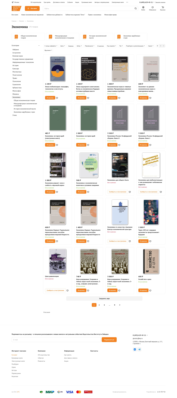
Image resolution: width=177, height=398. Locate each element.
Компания (41, 351)
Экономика (16, 97)
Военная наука (17, 56)
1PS (18, 392)
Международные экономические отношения (25, 104)
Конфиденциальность (119, 392)
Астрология (16, 53)
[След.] (119, 305)
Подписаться (109, 340)
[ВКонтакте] (135, 349)
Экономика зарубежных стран (24, 112)
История (15, 65)
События (41, 358)
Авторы (14, 370)
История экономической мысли (25, 109)
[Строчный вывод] (160, 45)
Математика (16, 72)
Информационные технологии (23, 62)
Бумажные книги (17, 358)
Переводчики (16, 373)
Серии (14, 367)
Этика (14, 115)
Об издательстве (44, 355)
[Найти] (135, 8)
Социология (16, 84)
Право (14, 78)
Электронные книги (18, 361)
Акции (66, 361)
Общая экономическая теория (24, 100)
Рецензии (15, 376)
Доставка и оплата (70, 358)
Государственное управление (22, 59)
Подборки (15, 364)
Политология (17, 75)
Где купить (67, 355)
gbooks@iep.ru (138, 338)
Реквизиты (41, 361)
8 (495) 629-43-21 (146, 2)
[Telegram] (139, 349)
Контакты (94, 351)
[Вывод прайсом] (163, 45)
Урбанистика (16, 88)
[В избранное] (57, 97)
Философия (16, 91)
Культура (15, 69)
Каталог (14, 355)
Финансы (15, 94)
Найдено (15, 49)
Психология (16, 81)
